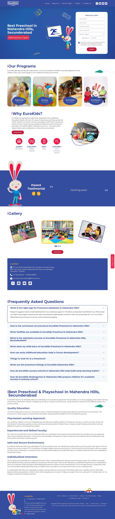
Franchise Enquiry (90, 496)
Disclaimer (104, 503)
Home (47, 3)
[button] (56, 246)
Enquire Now (112, 261)
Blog (99, 496)
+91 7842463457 (18, 275)
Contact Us (87, 3)
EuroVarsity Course (74, 498)
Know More (18, 132)
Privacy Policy (94, 503)
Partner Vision (67, 3)
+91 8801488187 (31, 275)
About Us (55, 3)
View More (57, 252)
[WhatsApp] (106, 3)
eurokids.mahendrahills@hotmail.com (26, 278)
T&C (87, 503)
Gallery (77, 3)
